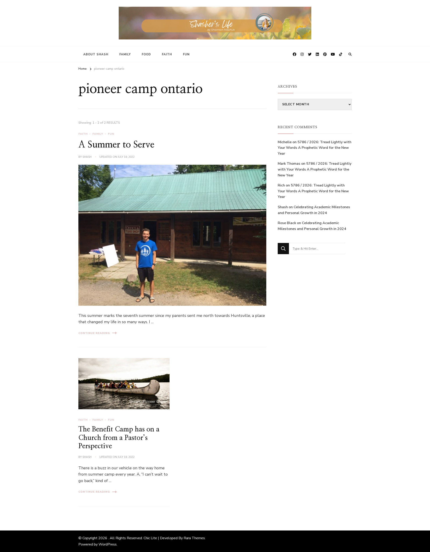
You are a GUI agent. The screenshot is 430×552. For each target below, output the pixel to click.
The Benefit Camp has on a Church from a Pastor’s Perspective (118, 438)
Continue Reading (94, 333)
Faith (167, 54)
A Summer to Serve (116, 144)
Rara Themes (194, 538)
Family (125, 54)
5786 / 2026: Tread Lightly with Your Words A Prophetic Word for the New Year (314, 148)
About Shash (95, 54)
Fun (186, 54)
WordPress (108, 544)
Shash (87, 157)
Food (146, 54)
